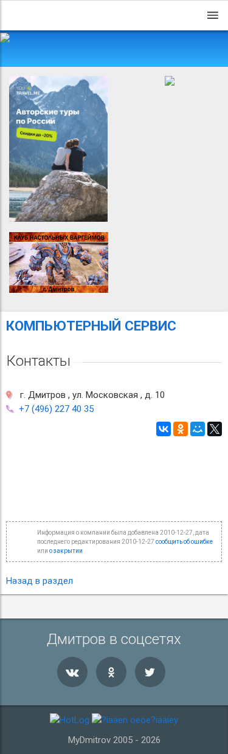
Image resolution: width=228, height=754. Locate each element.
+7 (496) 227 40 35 (56, 408)
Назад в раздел (39, 580)
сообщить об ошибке (184, 541)
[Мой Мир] (197, 429)
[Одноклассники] (180, 429)
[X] (214, 429)
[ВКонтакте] (163, 429)
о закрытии (66, 550)
